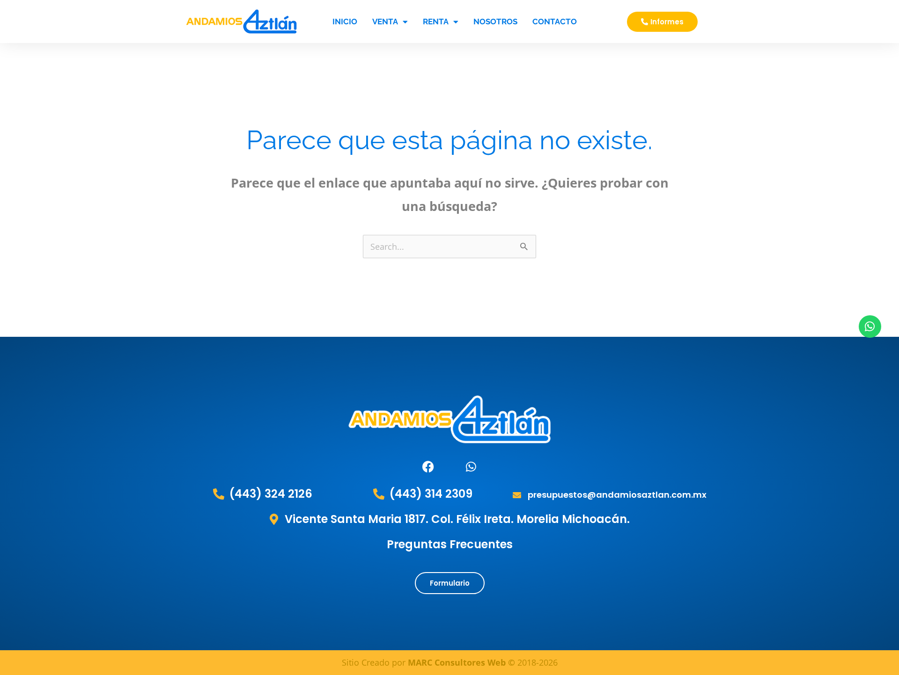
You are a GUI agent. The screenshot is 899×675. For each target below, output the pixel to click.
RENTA (436, 21)
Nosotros (495, 21)
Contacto (554, 21)
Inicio (344, 21)
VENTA (385, 21)
